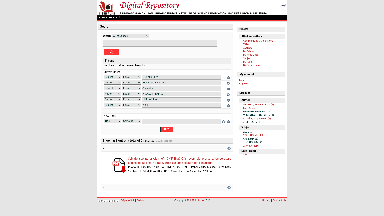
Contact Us (279, 200)
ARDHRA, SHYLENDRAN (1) (258, 104)
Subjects (247, 58)
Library (266, 200)
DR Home (102, 17)
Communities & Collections (258, 41)
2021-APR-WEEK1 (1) (255, 135)
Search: (107, 36)
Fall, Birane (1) (251, 108)
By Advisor (249, 51)
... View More (251, 146)
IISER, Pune (197, 200)
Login (284, 5)
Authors (247, 48)
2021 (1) (247, 155)
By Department (252, 65)
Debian (141, 200)
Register (244, 83)
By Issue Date (250, 55)
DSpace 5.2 (128, 200)
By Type (247, 62)
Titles (246, 44)
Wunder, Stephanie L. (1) (257, 118)
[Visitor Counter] (108, 200)
